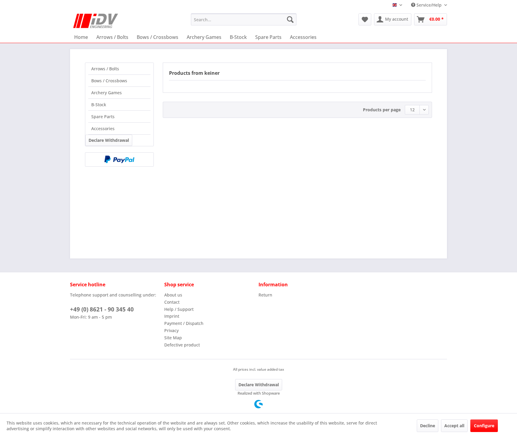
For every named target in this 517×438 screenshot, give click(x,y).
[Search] (290, 19)
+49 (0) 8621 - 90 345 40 (102, 309)
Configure (484, 425)
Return (265, 295)
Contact (172, 302)
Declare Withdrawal (109, 140)
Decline (427, 425)
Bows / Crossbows (109, 80)
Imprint (171, 316)
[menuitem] (243, 19)
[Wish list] (364, 19)
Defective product (182, 345)
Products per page (382, 109)
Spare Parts (103, 116)
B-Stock (98, 104)
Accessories (103, 128)
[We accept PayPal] (119, 159)
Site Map (173, 337)
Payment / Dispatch (183, 323)
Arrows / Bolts (105, 69)
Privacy (171, 330)
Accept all (454, 425)
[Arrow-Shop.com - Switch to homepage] (95, 20)
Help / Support (179, 309)
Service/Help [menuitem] (429, 5)
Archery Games (106, 92)
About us (173, 295)
